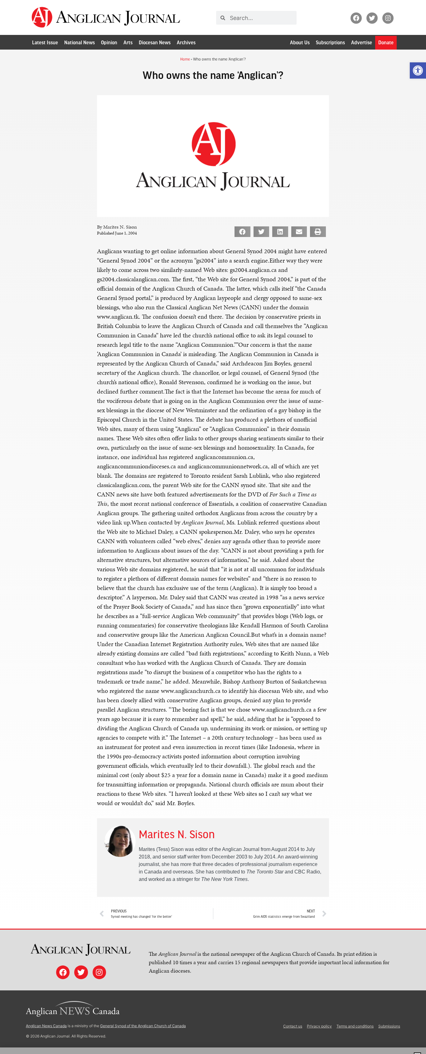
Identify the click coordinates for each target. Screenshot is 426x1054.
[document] (213, 527)
